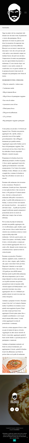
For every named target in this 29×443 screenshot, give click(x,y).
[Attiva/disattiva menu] (26, 12)
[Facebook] (12, 409)
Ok (14, 440)
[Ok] (27, 437)
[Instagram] (17, 409)
